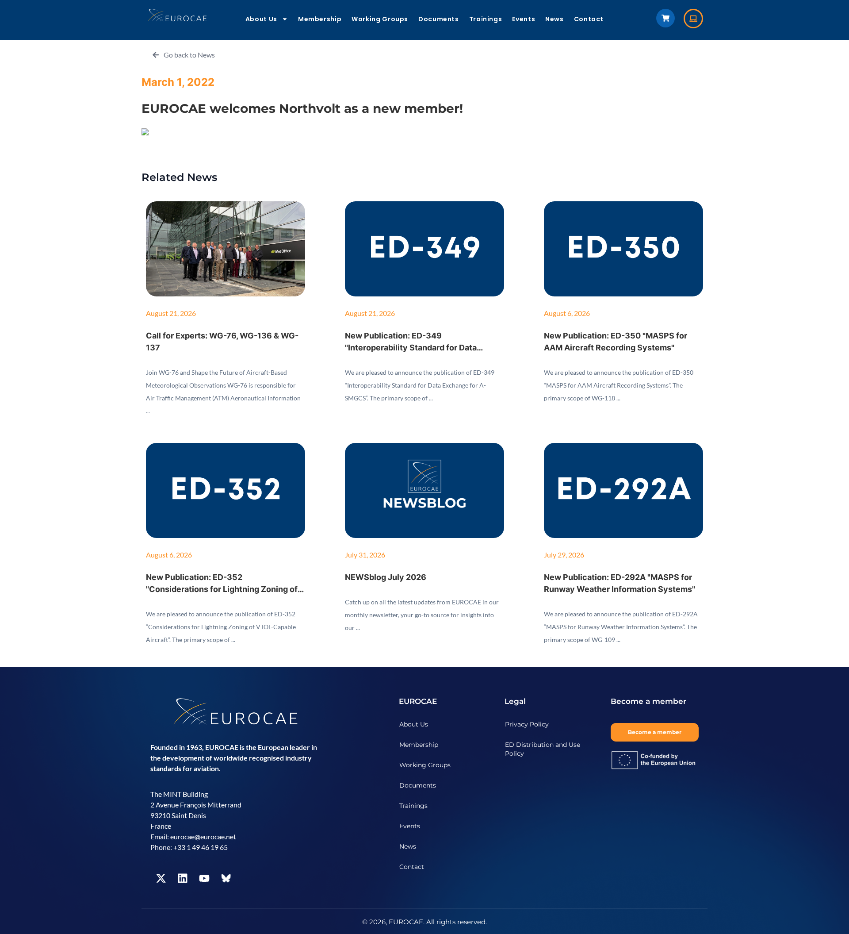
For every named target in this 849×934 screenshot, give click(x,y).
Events (523, 19)
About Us (261, 19)
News (554, 19)
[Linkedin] (182, 878)
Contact (589, 19)
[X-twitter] (161, 878)
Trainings (485, 19)
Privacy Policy (527, 724)
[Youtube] (204, 878)
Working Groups (380, 19)
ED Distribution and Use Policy (542, 749)
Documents (438, 19)
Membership (319, 19)
